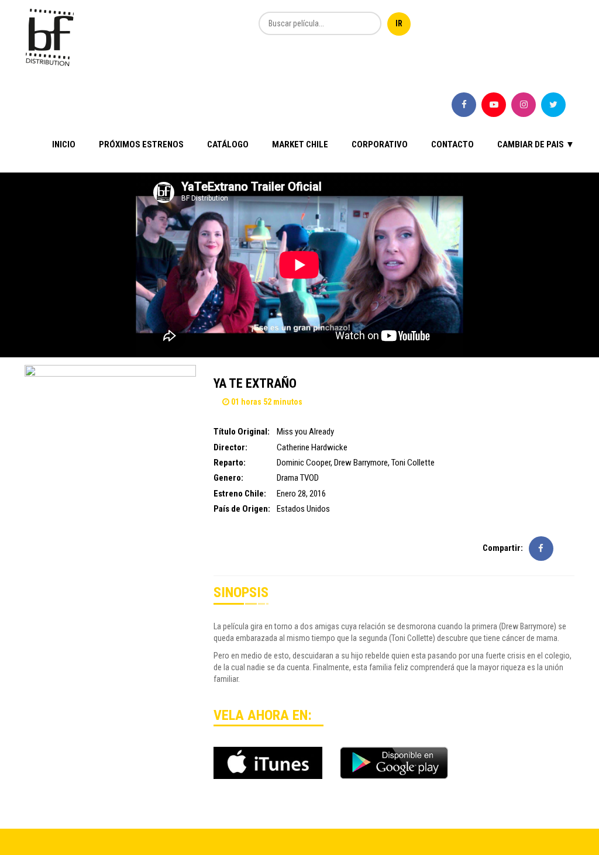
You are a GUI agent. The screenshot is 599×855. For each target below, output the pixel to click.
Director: (230, 447)
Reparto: (230, 462)
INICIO (63, 144)
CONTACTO (452, 144)
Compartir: (503, 548)
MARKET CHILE (300, 144)
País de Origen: (242, 509)
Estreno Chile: (240, 493)
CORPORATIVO (380, 144)
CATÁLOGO (228, 144)
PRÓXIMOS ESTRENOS (141, 144)
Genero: (228, 478)
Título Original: (242, 431)
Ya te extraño (255, 383)
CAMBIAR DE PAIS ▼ (535, 144)
